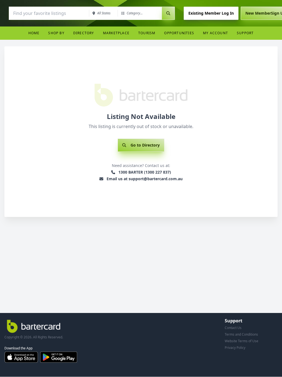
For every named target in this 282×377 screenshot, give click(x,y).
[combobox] (48, 13)
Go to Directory (145, 145)
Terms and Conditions (241, 334)
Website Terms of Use (241, 341)
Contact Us (233, 327)
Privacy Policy (235, 347)
